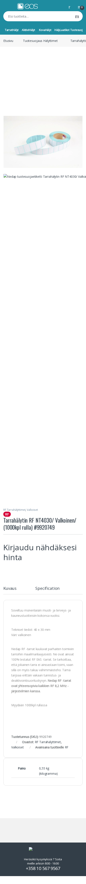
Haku (77, 16)
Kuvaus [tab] (10, 588)
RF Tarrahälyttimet (14, 510)
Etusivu (8, 41)
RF (67, 747)
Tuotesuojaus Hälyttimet (40, 41)
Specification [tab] (47, 588)
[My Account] (71, 6)
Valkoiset (32, 510)
